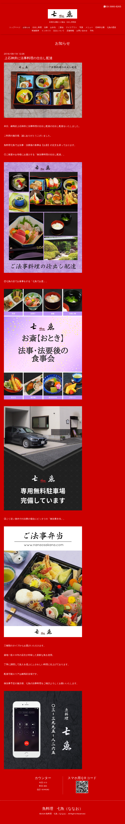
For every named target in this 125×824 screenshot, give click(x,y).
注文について (58, 31)
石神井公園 (99, 27)
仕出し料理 (37, 27)
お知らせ (26, 27)
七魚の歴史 (111, 27)
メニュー (89, 27)
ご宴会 (61, 27)
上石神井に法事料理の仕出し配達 (28, 58)
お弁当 (53, 27)
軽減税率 (35, 31)
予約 (92, 31)
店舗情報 (70, 31)
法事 (46, 27)
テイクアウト (71, 27)
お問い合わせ (81, 31)
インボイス (46, 31)
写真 (81, 27)
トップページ (14, 27)
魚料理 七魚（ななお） (62, 809)
